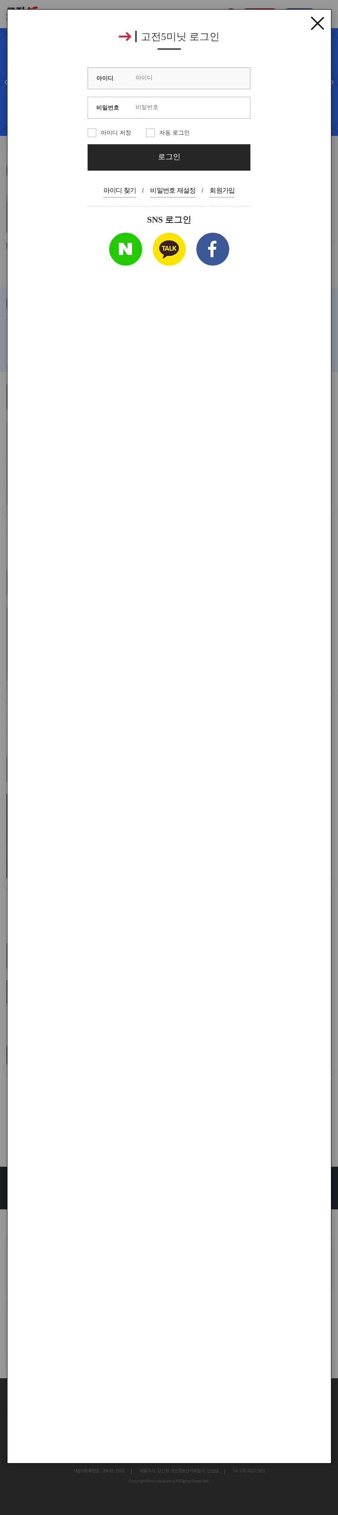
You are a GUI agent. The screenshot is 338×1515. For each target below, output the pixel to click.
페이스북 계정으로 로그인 (212, 249)
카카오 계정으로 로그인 (169, 249)
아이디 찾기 (119, 190)
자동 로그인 (174, 132)
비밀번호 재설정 (172, 190)
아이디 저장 (116, 132)
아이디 (105, 78)
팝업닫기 (317, 23)
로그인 (169, 157)
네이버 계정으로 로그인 (125, 249)
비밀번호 (107, 107)
